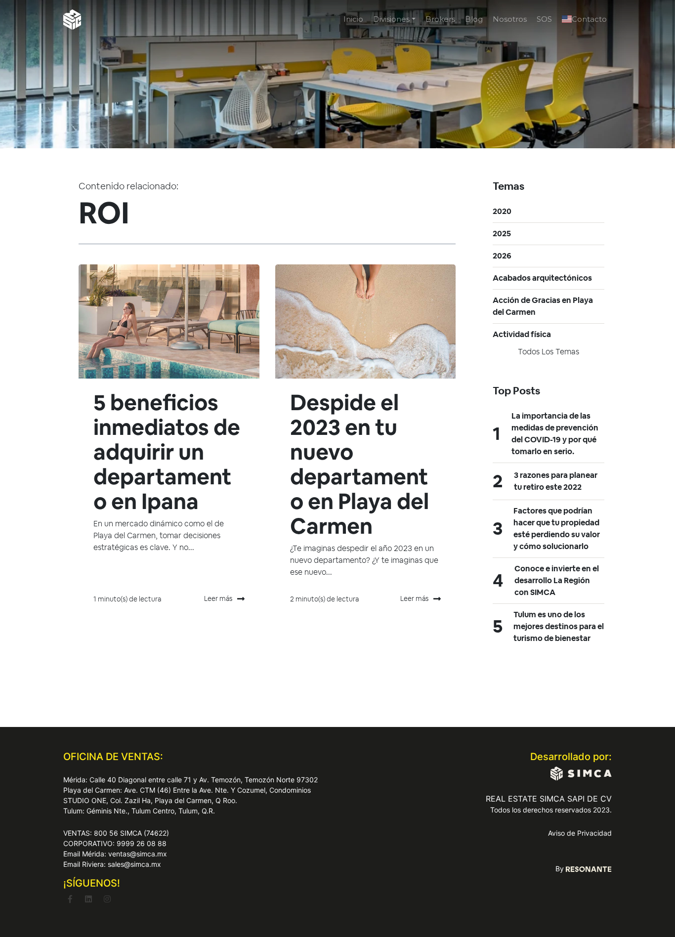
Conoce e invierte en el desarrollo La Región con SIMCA (556, 580)
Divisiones (391, 19)
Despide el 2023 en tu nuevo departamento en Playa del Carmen (359, 464)
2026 (502, 256)
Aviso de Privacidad (580, 833)
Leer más (218, 598)
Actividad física (522, 334)
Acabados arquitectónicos (542, 278)
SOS (544, 19)
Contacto (589, 19)
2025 (502, 233)
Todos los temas (548, 351)
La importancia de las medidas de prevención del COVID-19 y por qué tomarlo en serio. (554, 434)
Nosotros (510, 19)
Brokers (440, 19)
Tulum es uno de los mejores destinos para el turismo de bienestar (558, 626)
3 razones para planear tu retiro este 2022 (555, 481)
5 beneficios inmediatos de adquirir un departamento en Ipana (166, 451)
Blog (474, 19)
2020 (502, 211)
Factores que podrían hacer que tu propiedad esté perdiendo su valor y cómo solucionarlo (556, 529)
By (560, 868)
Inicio (353, 19)
